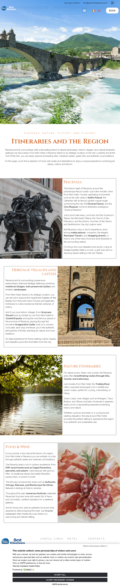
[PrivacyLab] (28, 569)
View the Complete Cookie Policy (26, 566)
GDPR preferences (60, 584)
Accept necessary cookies (60, 580)
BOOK (112, 10)
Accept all (60, 575)
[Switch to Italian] (93, 11)
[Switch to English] (99, 11)
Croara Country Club (74, 250)
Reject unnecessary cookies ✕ (95, 546)
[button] (84, 10)
